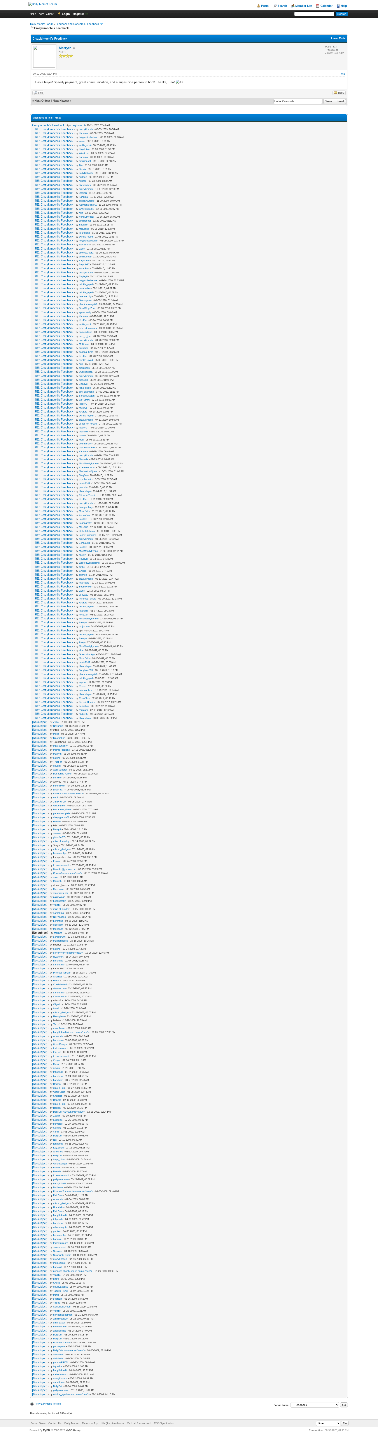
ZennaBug (84, 515)
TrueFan (57, 761)
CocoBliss (84, 698)
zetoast (57, 833)
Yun (81, 212)
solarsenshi (59, 1247)
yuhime (57, 777)
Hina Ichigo (85, 387)
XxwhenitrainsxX (88, 204)
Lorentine (58, 920)
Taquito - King (60, 1291)
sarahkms (84, 268)
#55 (343, 73)
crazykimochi (77, 125)
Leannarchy (85, 296)
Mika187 (83, 527)
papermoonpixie (61, 813)
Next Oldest (42, 100)
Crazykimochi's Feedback (48, 125)
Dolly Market (71, 1423)
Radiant (57, 821)
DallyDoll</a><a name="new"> (69, 1111)
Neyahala (58, 726)
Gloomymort (85, 300)
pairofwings (59, 897)
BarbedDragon (86, 395)
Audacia (83, 177)
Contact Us (54, 1423)
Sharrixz (57, 976)
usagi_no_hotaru (88, 423)
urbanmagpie (60, 1227)
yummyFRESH (61, 1362)
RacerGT (84, 403)
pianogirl (83, 380)
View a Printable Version (48, 1403)
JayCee (83, 519)
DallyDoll (57, 1135)
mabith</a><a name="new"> (68, 793)
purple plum (59, 1346)
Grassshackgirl (87, 654)
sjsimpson (84, 368)
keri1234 (83, 614)
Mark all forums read (139, 1423)
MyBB (46, 1430)
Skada (82, 169)
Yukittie (82, 181)
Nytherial (83, 431)
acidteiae (58, 1120)
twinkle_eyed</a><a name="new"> (71, 1394)
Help (344, 5)
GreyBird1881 (86, 209)
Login (66, 14)
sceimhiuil (84, 706)
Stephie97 (84, 264)
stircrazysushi (60, 893)
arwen (56, 1068)
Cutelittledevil (60, 984)
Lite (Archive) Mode (112, 1423)
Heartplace (59, 1016)
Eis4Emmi (84, 244)
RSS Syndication (164, 1423)
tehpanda (58, 1072)
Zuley (82, 642)
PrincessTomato (87, 495)
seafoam (57, 1298)
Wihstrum (84, 153)
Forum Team (38, 1423)
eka (81, 650)
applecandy (85, 312)
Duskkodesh (86, 372)
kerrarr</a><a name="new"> (68, 952)
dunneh (83, 574)
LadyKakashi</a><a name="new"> (71, 1032)
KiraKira (83, 320)
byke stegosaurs (88, 328)
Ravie (56, 980)
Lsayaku (83, 594)
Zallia (56, 722)
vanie (82, 141)
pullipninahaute (86, 200)
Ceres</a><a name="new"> (67, 873)
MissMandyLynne (88, 463)
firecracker (59, 738)
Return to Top (90, 1423)
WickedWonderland (89, 562)
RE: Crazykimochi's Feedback (54, 129)
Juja (55, 877)
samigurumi (59, 936)
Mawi (56, 1064)
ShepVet (83, 475)
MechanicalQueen (88, 471)
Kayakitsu (84, 149)
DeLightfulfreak (87, 531)
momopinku (59, 1263)
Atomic (56, 1008)
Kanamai (83, 133)
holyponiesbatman (88, 137)
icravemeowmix (87, 467)
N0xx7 (82, 555)
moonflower (59, 785)
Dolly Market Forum (41, 24)
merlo (56, 733)
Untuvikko (58, 1207)
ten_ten (57, 1052)
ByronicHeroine (87, 702)
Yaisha (56, 1302)
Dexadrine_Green (62, 773)
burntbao (83, 348)
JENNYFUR (59, 801)
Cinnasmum (59, 996)
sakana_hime (86, 352)
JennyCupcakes (87, 535)
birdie (82, 567)
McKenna (84, 228)
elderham (58, 924)
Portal (265, 5)
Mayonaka (58, 889)
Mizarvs (83, 407)
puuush (83, 487)
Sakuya (83, 622)
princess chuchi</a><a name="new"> (73, 1271)
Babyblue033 (86, 670)
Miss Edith (84, 511)
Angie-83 (83, 714)
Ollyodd (57, 1004)
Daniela (83, 193)
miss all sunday (61, 841)
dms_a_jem (85, 336)
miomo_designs (61, 749)
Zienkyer (83, 384)
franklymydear (86, 216)
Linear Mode (338, 38)
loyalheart (58, 956)
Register (78, 14)
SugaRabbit (85, 185)
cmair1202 (84, 483)
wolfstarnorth (60, 769)
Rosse (82, 686)
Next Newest (61, 100)
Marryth (65, 48)
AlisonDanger (60, 1044)
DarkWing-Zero (87, 308)
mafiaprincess (60, 940)
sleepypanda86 (61, 817)
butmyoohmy (86, 507)
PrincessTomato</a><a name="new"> (73, 1191)
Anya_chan (59, 1159)
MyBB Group (73, 1430)
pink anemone (86, 391)
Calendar (326, 5)
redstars (83, 710)
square (82, 682)
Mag (81, 439)
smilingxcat (85, 145)
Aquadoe (57, 1366)
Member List (303, 5)
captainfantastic (87, 447)
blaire (56, 1279)
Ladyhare (58, 1080)
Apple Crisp (59, 1092)
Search (282, 5)
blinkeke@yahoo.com (64, 869)
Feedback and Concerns (70, 24)
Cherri (56, 1282)
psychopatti (85, 479)
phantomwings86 (88, 304)
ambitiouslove (60, 1318)
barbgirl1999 (59, 1183)
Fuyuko (57, 861)
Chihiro (82, 571)
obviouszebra (86, 252)
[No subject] (39, 722)
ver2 (55, 797)
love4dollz (84, 582)
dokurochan (59, 988)
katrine (56, 758)
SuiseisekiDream (62, 1255)
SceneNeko (85, 586)
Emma (56, 1167)
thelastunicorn (60, 1048)
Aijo (80, 165)
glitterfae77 (59, 789)
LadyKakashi (86, 173)
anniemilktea (85, 332)
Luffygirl (57, 1267)
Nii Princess (59, 917)
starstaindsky (60, 746)
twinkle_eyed (86, 236)
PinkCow (58, 1195)
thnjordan (84, 626)
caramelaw (85, 288)
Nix (55, 1139)
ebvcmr (57, 765)
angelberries (59, 1330)
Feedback (93, 24)
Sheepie (83, 224)
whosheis (58, 1036)
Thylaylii (83, 276)
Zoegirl (56, 1060)
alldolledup (58, 1354)
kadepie (57, 1239)
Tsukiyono (84, 232)
